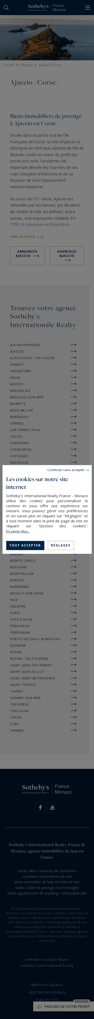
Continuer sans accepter (66, 470)
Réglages (60, 545)
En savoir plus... (18, 531)
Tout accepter (25, 545)
